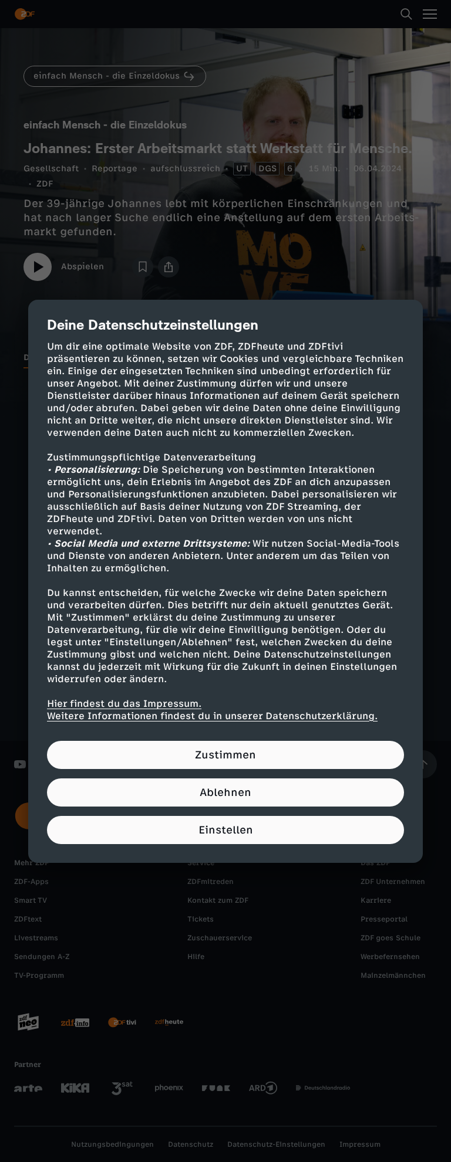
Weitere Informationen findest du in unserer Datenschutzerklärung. (212, 715)
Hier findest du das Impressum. (124, 703)
